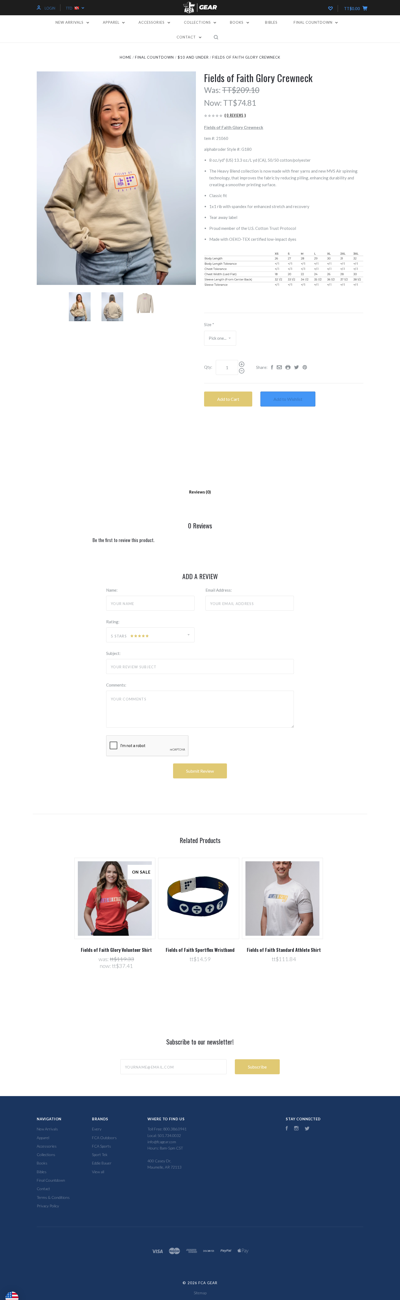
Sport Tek (99, 1154)
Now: (213, 102)
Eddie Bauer (102, 1163)
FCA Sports (101, 1146)
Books (237, 22)
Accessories (152, 22)
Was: (212, 90)
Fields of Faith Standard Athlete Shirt (284, 949)
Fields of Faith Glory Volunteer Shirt (116, 949)
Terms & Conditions (53, 1197)
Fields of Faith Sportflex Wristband (200, 949)
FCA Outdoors (104, 1137)
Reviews (197, 491)
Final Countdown (314, 22)
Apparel (112, 22)
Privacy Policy (48, 1205)
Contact (187, 37)
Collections (198, 22)
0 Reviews (235, 115)
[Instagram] (296, 1129)
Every (96, 1129)
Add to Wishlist (287, 399)
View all (98, 1171)
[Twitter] (307, 1129)
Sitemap (200, 1292)
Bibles (271, 22)
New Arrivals (70, 22)
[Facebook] (287, 1129)
